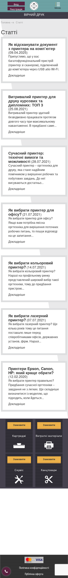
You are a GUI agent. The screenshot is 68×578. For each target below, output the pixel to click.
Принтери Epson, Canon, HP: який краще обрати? (31, 370)
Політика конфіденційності (34, 568)
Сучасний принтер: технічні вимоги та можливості (26, 157)
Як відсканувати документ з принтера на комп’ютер (33, 46)
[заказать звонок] (6, 571)
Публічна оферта (34, 574)
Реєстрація (16, 9)
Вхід (16, 4)
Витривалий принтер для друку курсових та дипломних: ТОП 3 (32, 101)
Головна (5, 22)
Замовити (19, 425)
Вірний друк (34, 14)
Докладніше (16, 75)
